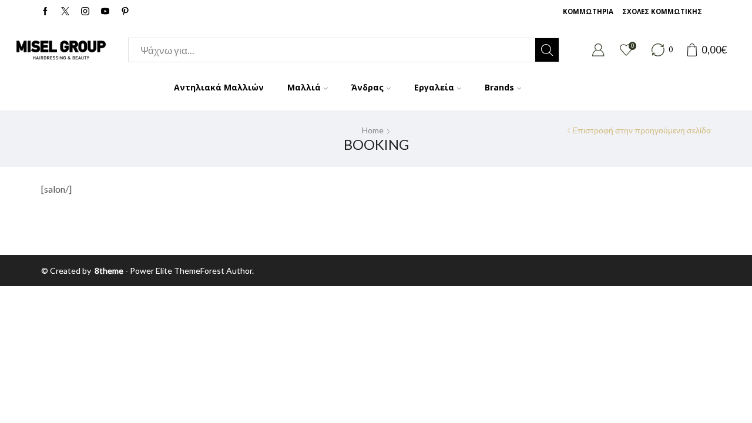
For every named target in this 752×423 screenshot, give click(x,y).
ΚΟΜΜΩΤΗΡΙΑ (588, 11)
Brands (499, 87)
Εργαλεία (434, 87)
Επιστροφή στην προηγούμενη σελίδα (641, 130)
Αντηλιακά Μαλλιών (219, 87)
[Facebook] (45, 11)
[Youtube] (105, 11)
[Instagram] (85, 11)
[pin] (125, 11)
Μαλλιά (304, 87)
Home (373, 130)
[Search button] (547, 50)
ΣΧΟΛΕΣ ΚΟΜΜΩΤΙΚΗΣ (662, 11)
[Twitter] (65, 11)
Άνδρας (367, 87)
